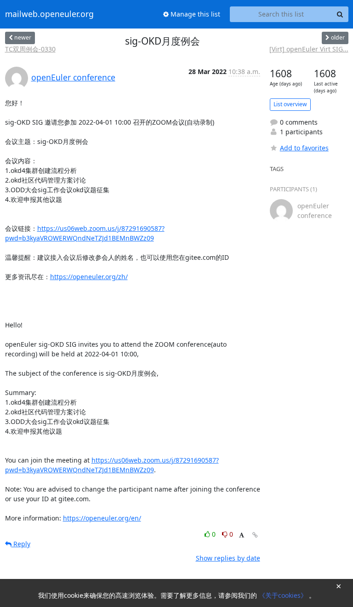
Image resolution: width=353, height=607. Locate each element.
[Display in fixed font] (241, 535)
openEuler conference (73, 77)
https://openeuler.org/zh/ (89, 276)
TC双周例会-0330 (30, 49)
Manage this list (194, 14)
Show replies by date (228, 558)
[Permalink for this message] (255, 535)
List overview (290, 104)
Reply (20, 543)
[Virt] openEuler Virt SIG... (308, 49)
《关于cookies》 (284, 595)
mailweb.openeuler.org (49, 14)
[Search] (340, 14)
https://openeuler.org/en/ (102, 518)
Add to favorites (304, 147)
